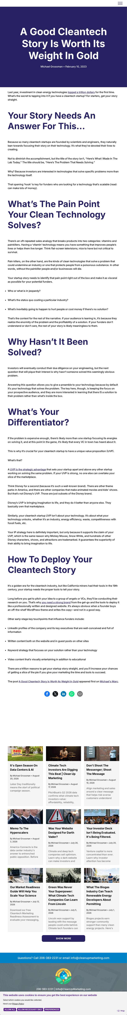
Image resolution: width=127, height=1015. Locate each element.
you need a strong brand (56, 602)
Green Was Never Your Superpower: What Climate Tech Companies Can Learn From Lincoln (63, 896)
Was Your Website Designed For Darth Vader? (61, 832)
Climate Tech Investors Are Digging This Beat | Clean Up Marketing (63, 772)
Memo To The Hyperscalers (19, 830)
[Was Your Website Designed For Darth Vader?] (63, 816)
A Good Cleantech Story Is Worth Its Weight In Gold (49, 681)
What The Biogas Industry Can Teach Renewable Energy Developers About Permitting (99, 896)
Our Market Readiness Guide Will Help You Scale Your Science (25, 891)
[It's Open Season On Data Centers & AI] (25, 753)
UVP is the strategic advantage (28, 469)
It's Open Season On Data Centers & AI (23, 767)
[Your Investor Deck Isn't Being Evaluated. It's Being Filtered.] (101, 816)
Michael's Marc (109, 681)
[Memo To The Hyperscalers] (25, 816)
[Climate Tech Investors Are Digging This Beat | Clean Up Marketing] (63, 753)
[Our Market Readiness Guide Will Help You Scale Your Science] (25, 875)
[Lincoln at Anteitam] (63, 875)
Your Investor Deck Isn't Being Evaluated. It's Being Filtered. (101, 832)
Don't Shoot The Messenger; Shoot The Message (98, 769)
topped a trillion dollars (81, 92)
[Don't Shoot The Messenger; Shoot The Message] (101, 753)
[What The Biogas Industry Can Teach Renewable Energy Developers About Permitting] (101, 875)
